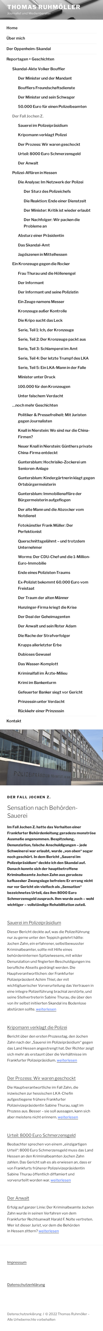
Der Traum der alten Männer (43, 597)
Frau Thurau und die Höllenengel (46, 273)
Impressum (17, 1262)
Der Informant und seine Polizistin (48, 292)
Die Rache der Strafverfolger (44, 635)
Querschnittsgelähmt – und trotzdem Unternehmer (51, 544)
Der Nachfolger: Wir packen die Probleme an (52, 222)
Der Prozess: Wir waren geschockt (49, 144)
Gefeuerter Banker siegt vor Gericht (50, 692)
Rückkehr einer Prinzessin (41, 711)
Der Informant (31, 282)
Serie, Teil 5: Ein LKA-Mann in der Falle (52, 367)
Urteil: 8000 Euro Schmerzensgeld (49, 154)
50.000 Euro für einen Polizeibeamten (52, 106)
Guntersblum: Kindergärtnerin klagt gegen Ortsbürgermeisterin (56, 481)
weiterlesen (46, 1009)
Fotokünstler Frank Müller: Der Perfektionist (45, 528)
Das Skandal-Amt (34, 245)
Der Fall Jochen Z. (28, 116)
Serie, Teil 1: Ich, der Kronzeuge (46, 330)
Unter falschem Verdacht (40, 396)
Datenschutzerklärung (26, 1285)
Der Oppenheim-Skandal (28, 49)
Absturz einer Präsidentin (41, 235)
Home (11, 28)
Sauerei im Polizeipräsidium (43, 125)
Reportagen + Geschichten (30, 59)
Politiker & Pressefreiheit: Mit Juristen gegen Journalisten (52, 418)
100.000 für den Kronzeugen (44, 386)
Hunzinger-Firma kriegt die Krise (47, 607)
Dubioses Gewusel (34, 654)
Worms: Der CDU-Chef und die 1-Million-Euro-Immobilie (54, 560)
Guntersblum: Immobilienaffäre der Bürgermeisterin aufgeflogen (50, 496)
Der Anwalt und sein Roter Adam (47, 626)
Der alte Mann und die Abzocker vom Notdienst (51, 512)
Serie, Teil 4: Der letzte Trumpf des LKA (53, 358)
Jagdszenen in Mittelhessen (42, 254)
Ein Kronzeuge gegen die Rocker (41, 264)
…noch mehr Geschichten (35, 405)
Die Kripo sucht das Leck (40, 320)
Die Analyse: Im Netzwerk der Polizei (50, 182)
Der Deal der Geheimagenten (44, 616)
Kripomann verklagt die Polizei (37, 1027)
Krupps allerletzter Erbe (40, 645)
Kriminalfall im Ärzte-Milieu (42, 673)
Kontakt (13, 721)
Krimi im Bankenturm (37, 682)
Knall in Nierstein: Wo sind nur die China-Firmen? (54, 433)
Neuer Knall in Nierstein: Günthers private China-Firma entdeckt (55, 449)
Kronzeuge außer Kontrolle (42, 311)
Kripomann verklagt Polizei (42, 135)
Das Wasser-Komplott (38, 664)
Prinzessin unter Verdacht (41, 701)
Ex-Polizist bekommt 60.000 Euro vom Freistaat (53, 585)
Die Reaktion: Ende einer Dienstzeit (55, 201)
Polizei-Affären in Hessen (34, 172)
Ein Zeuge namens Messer (41, 301)
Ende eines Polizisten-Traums (44, 572)
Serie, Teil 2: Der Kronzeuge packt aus (52, 339)
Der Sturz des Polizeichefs (47, 191)
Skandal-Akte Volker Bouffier (38, 69)
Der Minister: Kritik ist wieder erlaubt (57, 210)
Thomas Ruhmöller (44, 7)
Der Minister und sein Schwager (46, 97)
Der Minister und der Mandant (45, 78)
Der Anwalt (28, 163)
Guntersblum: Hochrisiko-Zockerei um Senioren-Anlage (52, 465)
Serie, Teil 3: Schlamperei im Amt (48, 348)
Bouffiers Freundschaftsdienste (46, 88)
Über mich (15, 38)
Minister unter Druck (36, 377)
